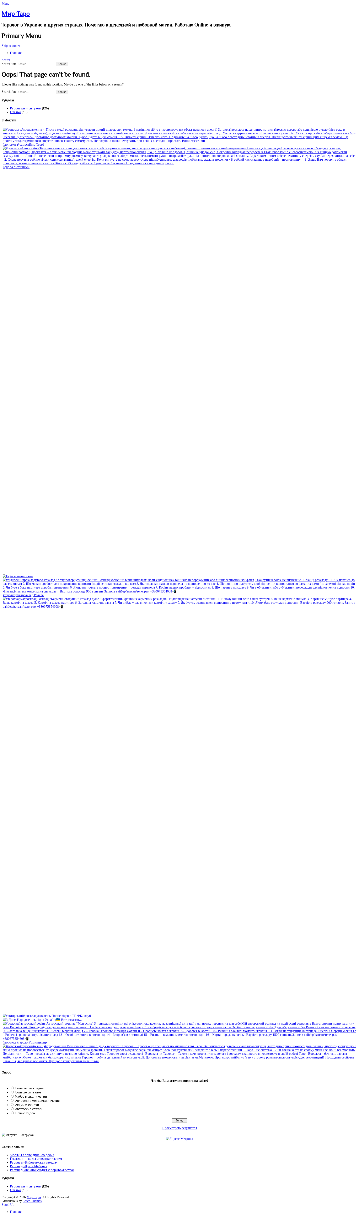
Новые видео (25, 1113)
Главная (16, 53)
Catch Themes (32, 1201)
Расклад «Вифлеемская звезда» (33, 1162)
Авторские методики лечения (37, 1101)
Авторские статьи (28, 1109)
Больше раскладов (29, 1088)
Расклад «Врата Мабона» (28, 1166)
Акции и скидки (27, 1105)
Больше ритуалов (28, 1092)
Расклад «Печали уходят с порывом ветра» (42, 1170)
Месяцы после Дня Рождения (32, 1155)
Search (6, 60)
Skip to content (11, 45)
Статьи (15, 112)
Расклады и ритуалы (25, 108)
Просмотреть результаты (179, 1128)
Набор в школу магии (31, 1096)
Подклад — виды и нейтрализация (36, 1159)
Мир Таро (16, 13)
